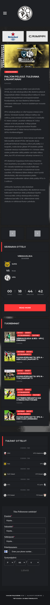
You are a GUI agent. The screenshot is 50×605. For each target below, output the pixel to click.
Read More (25, 308)
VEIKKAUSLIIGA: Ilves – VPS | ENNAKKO (30, 339)
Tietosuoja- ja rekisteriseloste (25, 598)
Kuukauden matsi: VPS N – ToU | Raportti (29, 377)
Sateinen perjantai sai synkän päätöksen (28, 399)
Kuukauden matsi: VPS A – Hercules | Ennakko (29, 418)
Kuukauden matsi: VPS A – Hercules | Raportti (29, 358)
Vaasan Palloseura (13, 595)
